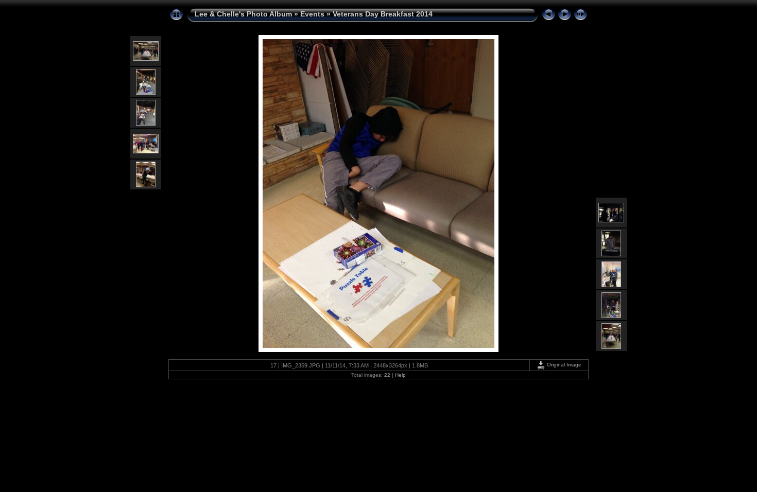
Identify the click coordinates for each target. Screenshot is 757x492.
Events (312, 14)
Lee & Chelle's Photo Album (243, 14)
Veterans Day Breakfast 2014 (383, 14)
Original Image (563, 364)
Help (400, 375)
